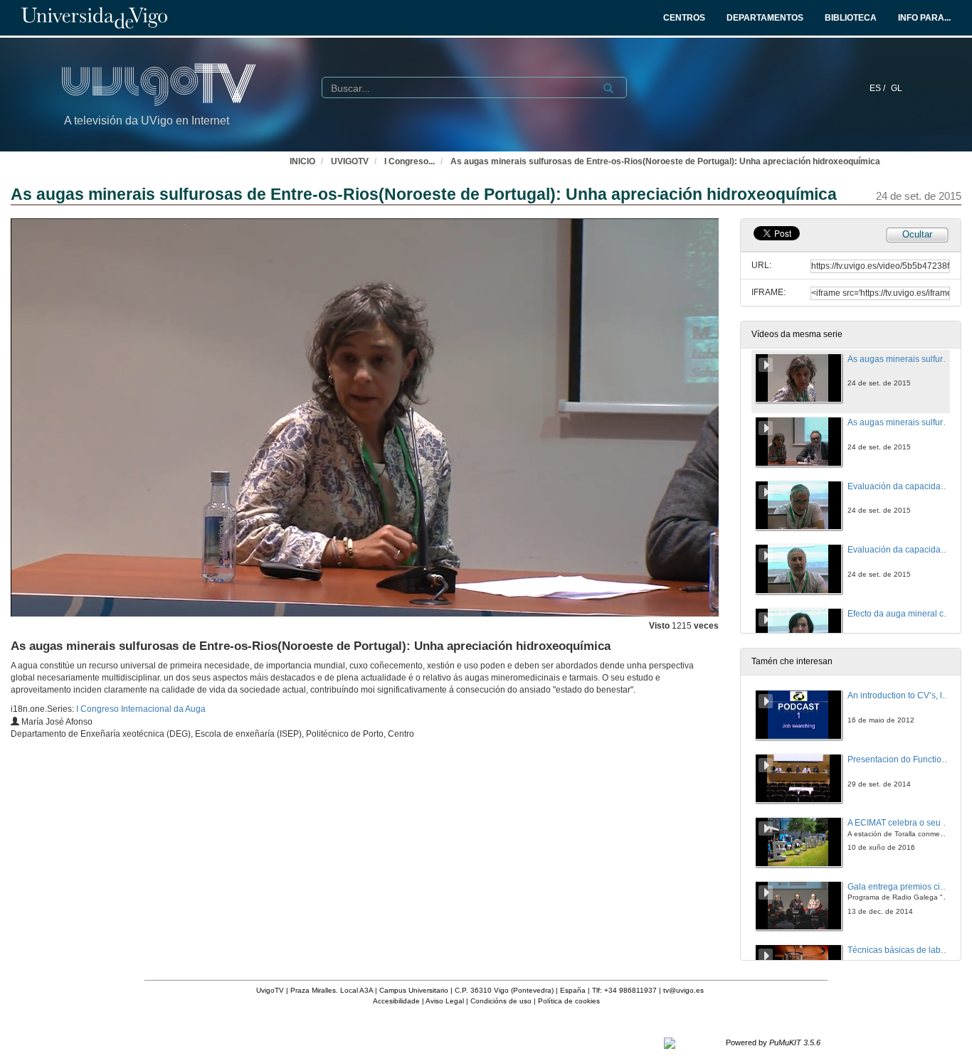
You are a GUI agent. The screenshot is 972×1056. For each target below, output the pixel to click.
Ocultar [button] (917, 234)
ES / (878, 88)
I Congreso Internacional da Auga (141, 709)
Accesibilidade (396, 1001)
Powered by (773, 1042)
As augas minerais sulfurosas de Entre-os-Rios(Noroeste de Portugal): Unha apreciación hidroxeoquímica (665, 161)
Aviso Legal (445, 1001)
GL (896, 88)
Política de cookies (569, 1001)
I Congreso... (409, 161)
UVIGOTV (350, 161)
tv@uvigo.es (683, 990)
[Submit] (608, 88)
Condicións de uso (501, 1001)
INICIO (302, 161)
